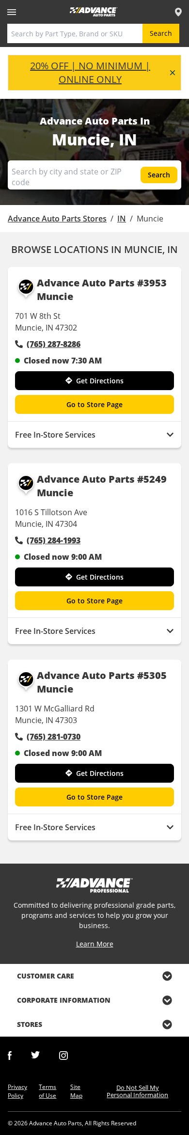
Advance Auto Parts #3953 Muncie (102, 289)
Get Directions (100, 380)
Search (161, 33)
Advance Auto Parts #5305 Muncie (102, 682)
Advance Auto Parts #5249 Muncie (102, 486)
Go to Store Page (94, 404)
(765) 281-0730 (53, 736)
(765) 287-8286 (53, 344)
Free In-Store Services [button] (55, 434)
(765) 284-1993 (53, 540)
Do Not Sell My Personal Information (137, 1091)
